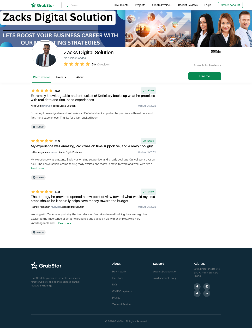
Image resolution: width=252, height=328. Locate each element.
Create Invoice (161, 5)
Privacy (116, 297)
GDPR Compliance (122, 291)
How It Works (119, 271)
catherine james (39, 152)
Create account (230, 5)
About (79, 77)
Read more (37, 168)
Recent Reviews (188, 5)
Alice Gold (36, 105)
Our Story (117, 278)
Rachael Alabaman (40, 206)
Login (208, 5)
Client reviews (41, 77)
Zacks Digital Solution (64, 105)
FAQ (114, 284)
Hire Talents (121, 5)
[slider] (43, 90)
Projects (140, 5)
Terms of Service (121, 304)
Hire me (204, 76)
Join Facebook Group (165, 278)
